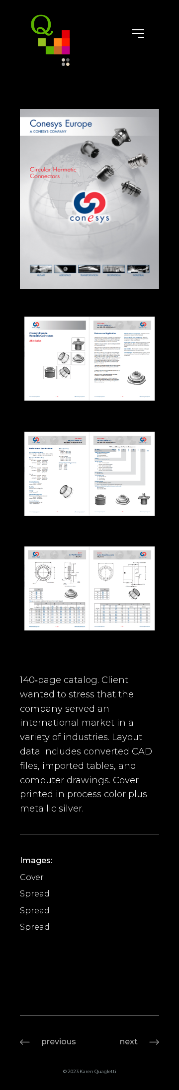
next (129, 1041)
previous (58, 1041)
